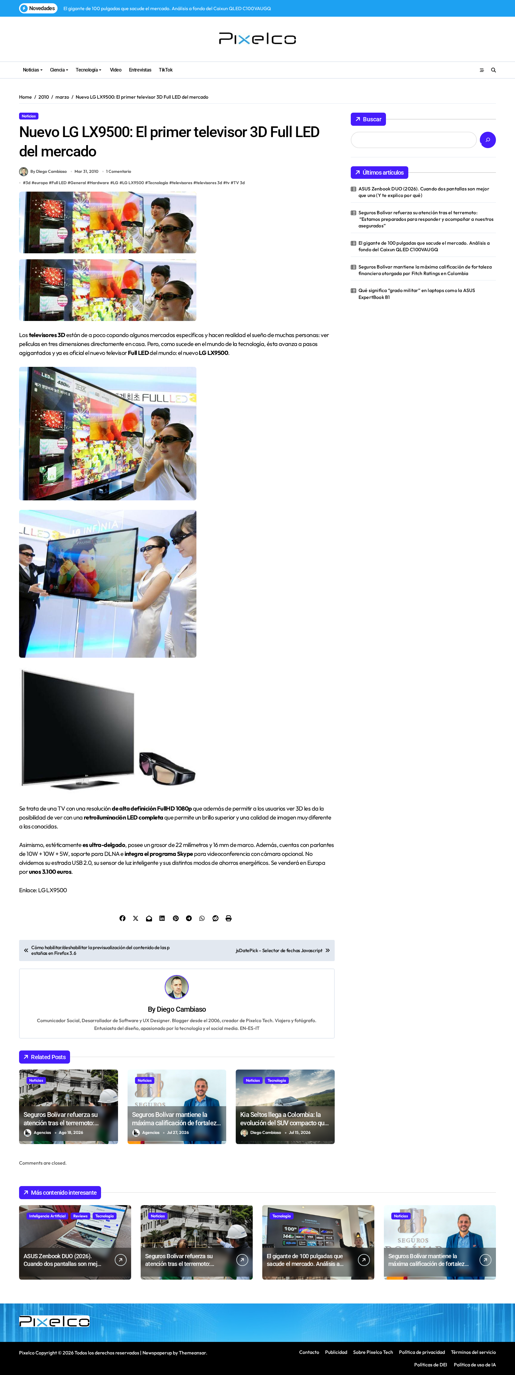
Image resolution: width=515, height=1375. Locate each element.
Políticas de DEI (430, 1365)
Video (115, 70)
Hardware (99, 182)
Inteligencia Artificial (47, 1215)
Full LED (59, 182)
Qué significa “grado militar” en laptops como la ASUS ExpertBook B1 (417, 293)
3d (28, 182)
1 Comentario (118, 171)
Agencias (42, 1132)
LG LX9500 (133, 182)
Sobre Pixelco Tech (373, 1352)
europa (41, 182)
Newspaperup (157, 1353)
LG (115, 182)
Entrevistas (140, 70)
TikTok (165, 70)
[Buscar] (488, 140)
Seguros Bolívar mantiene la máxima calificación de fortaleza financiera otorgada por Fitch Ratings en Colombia (425, 270)
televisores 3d (209, 182)
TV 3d (239, 182)
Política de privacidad (422, 1352)
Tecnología (87, 70)
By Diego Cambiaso (48, 171)
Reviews (80, 1215)
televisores (182, 182)
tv (227, 182)
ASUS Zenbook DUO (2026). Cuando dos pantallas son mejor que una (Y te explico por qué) (424, 192)
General (78, 182)
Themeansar (192, 1353)
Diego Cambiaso (181, 1009)
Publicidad (336, 1352)
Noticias (31, 70)
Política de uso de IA (474, 1365)
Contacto (309, 1352)
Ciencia (57, 70)
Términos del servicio (473, 1352)
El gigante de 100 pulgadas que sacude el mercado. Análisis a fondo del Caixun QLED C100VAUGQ (424, 246)
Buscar (372, 119)
